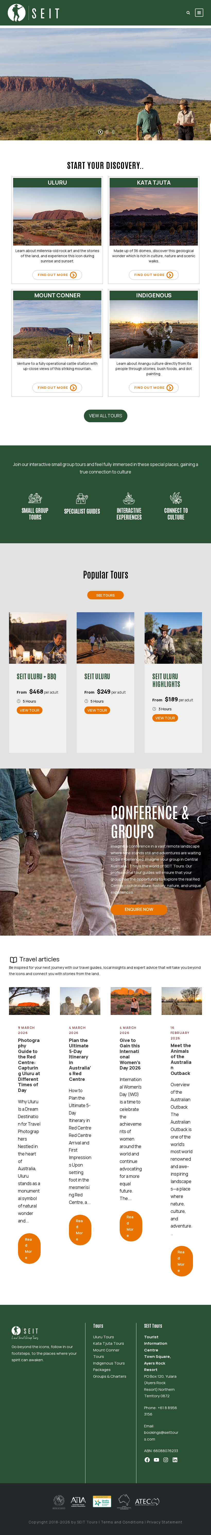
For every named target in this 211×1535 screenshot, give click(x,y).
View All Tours (105, 416)
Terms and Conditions (122, 1522)
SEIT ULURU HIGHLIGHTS (166, 680)
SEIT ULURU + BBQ (36, 676)
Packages (102, 1369)
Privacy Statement (164, 1522)
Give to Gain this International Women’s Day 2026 (130, 1054)
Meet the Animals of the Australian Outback (181, 1059)
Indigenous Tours (109, 1363)
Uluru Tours (103, 1337)
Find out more (53, 274)
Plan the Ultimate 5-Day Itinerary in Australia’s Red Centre (80, 1059)
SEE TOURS (27, 123)
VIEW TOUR (29, 710)
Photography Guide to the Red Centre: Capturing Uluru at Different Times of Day (29, 1065)
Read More (28, 1248)
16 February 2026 (180, 1032)
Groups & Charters (109, 1376)
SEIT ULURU (97, 676)
